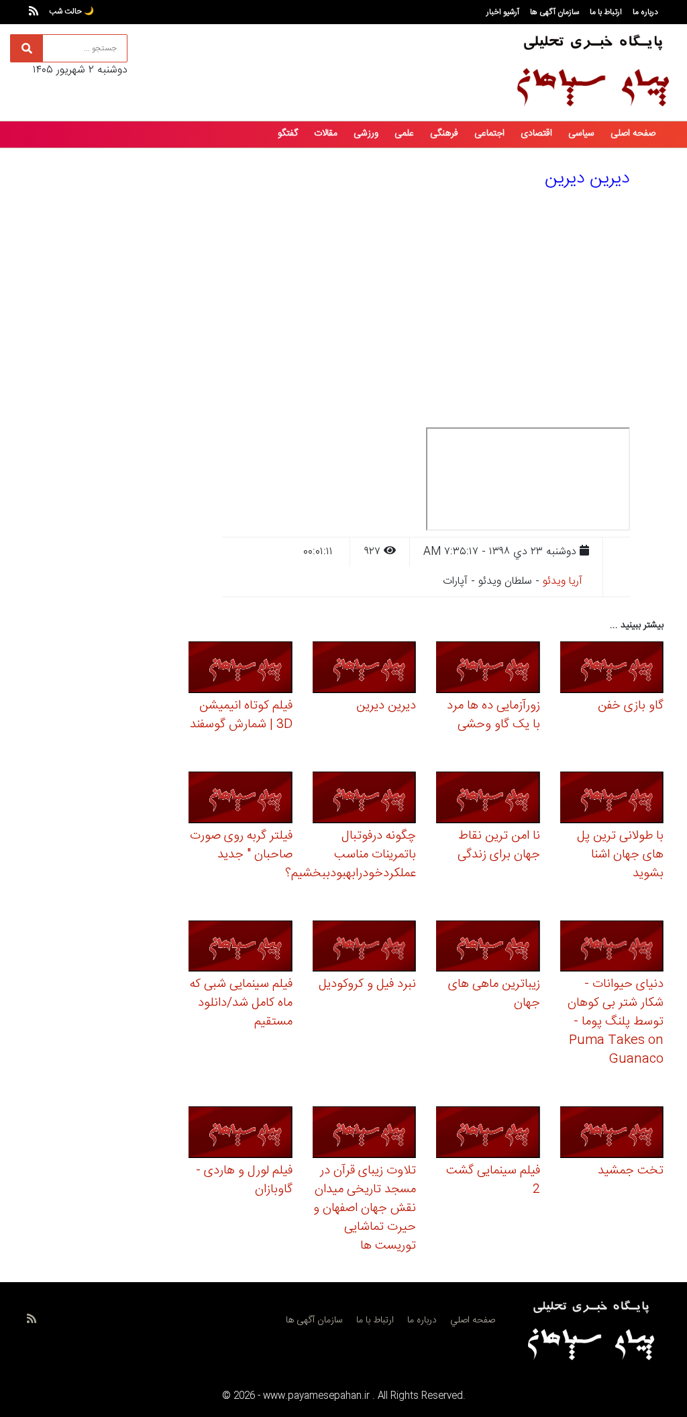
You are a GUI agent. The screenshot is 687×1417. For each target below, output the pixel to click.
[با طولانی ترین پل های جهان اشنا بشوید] (612, 799)
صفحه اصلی (633, 133)
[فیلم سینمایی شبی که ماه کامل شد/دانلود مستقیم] (241, 948)
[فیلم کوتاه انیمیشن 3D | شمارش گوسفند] (241, 669)
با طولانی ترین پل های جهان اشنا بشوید (620, 855)
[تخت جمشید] (612, 1135)
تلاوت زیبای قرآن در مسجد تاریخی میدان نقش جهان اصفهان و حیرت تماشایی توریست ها (364, 1208)
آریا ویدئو (562, 581)
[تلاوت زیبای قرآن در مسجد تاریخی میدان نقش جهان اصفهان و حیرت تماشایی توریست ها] (365, 1135)
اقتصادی (536, 133)
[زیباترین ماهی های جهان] (488, 948)
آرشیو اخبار (502, 12)
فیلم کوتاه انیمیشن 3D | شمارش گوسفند (241, 715)
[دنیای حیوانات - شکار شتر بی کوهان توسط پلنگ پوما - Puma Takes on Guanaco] (612, 948)
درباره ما (645, 12)
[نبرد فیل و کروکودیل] (365, 948)
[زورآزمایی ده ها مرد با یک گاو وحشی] (488, 669)
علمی (404, 133)
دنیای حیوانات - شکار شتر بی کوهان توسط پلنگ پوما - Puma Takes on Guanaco (616, 1021)
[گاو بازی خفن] (612, 669)
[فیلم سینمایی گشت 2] (488, 1135)
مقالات (325, 133)
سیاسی (581, 133)
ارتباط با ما (606, 12)
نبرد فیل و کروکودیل (367, 984)
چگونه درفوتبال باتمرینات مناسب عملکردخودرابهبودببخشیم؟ (350, 855)
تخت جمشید (631, 1171)
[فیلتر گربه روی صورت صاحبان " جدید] (241, 799)
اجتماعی (489, 133)
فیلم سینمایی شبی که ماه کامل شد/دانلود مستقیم (241, 1003)
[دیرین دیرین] (365, 669)
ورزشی (366, 133)
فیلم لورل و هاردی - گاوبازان (244, 1180)
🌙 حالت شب (71, 11)
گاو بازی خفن (631, 706)
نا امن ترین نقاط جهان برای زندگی (499, 845)
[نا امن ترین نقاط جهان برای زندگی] (488, 799)
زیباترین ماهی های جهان (494, 993)
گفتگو (288, 133)
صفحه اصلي (472, 1320)
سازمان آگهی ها (554, 12)
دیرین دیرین (386, 706)
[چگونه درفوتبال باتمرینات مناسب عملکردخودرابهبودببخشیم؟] (365, 799)
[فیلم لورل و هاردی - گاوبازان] (241, 1135)
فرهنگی (444, 133)
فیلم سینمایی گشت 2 (493, 1180)
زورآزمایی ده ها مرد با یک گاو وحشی (493, 715)
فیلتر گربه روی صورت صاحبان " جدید (241, 845)
